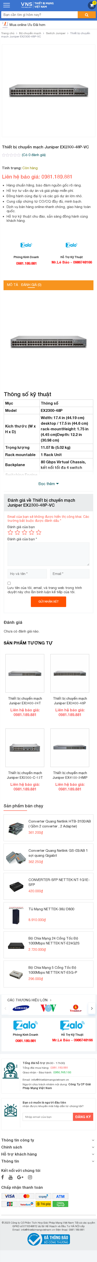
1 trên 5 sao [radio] (10, 532)
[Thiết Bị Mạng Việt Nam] (37, 5)
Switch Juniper (55, 33)
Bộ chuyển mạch (30, 33)
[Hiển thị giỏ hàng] (92, 8)
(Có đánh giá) (34, 155)
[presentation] (5, 1008)
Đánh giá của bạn (21, 527)
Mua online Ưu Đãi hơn (27, 25)
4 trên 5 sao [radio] (31, 532)
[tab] (12, 285)
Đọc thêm (46, 484)
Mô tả (12, 285)
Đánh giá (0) (31, 285)
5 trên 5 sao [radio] (38, 532)
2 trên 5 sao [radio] (17, 532)
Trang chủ (7, 33)
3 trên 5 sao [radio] (24, 532)
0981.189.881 (26, 263)
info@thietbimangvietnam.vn (50, 1079)
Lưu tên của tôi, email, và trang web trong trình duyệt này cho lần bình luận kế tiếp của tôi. (45, 590)
